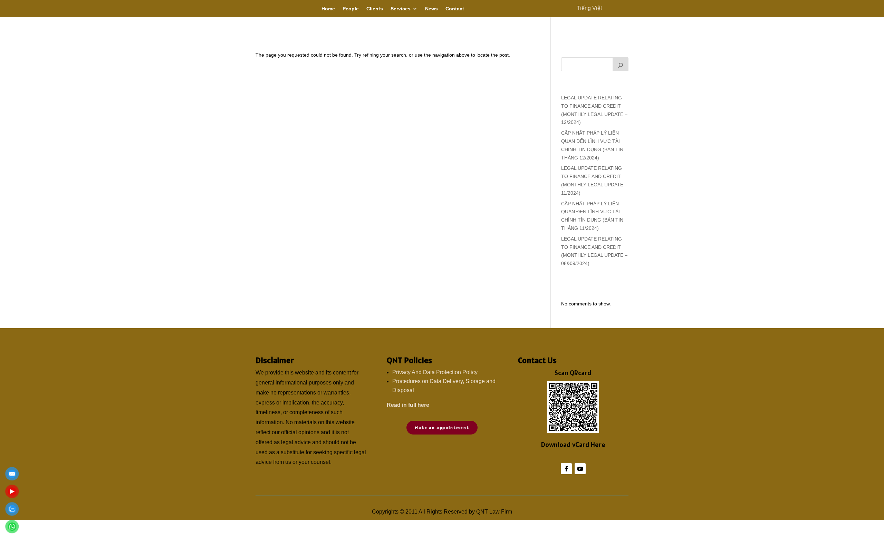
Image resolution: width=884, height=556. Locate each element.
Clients (374, 8)
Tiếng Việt (589, 8)
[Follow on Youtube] (580, 468)
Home (328, 8)
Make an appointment (442, 427)
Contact (454, 8)
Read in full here (408, 405)
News (431, 8)
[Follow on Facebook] (566, 468)
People (351, 8)
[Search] (620, 64)
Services (401, 8)
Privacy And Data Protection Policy (435, 372)
